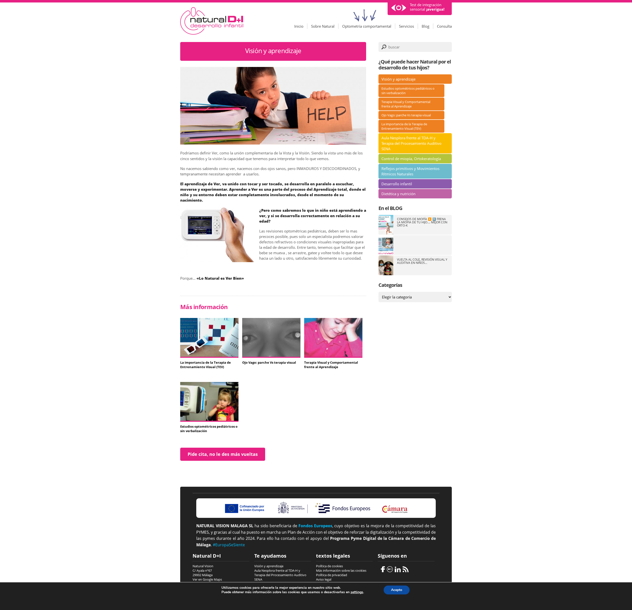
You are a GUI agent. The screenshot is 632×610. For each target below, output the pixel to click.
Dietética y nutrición (398, 193)
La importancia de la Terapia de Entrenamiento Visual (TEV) (404, 126)
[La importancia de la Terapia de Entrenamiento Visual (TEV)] (209, 355)
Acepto (396, 590)
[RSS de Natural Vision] (405, 569)
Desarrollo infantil (396, 183)
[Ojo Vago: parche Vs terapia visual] (271, 355)
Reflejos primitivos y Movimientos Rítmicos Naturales (410, 171)
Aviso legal (323, 579)
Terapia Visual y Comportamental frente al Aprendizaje (405, 104)
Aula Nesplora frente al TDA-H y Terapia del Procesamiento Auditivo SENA (411, 143)
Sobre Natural (323, 26)
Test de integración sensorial (427, 7)
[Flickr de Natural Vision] (389, 569)
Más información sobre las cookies (341, 570)
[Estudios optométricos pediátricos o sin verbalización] (209, 419)
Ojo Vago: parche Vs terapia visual (406, 115)
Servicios (406, 26)
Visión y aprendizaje (398, 79)
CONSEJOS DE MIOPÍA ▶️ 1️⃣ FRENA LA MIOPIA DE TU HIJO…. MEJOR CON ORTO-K (422, 222)
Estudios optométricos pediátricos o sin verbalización (407, 90)
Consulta (444, 26)
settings (357, 592)
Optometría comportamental (366, 26)
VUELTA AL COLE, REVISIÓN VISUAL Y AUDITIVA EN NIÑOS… (422, 261)
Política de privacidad (331, 575)
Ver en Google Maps (207, 579)
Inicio (298, 26)
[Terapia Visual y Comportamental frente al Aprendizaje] (333, 355)
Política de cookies (329, 566)
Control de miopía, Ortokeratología (411, 158)
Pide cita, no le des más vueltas (223, 454)
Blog (425, 26)
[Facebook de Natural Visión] (381, 569)
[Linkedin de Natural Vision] (397, 569)
